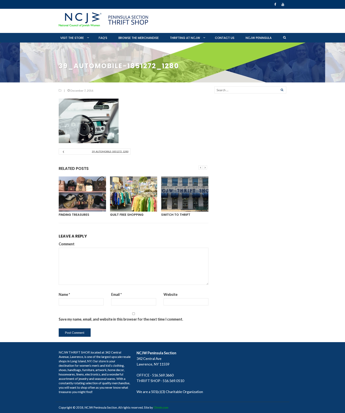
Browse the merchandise (138, 38)
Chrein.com (161, 407)
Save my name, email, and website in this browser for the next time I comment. (121, 319)
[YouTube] (282, 4)
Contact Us (224, 38)
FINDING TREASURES (74, 215)
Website (170, 294)
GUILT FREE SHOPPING (127, 215)
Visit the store (72, 38)
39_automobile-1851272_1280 (110, 151)
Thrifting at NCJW (185, 38)
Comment (66, 244)
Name (64, 294)
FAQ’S (103, 38)
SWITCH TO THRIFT (175, 215)
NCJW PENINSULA (259, 38)
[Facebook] (275, 4)
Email (116, 294)
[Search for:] (250, 89)
